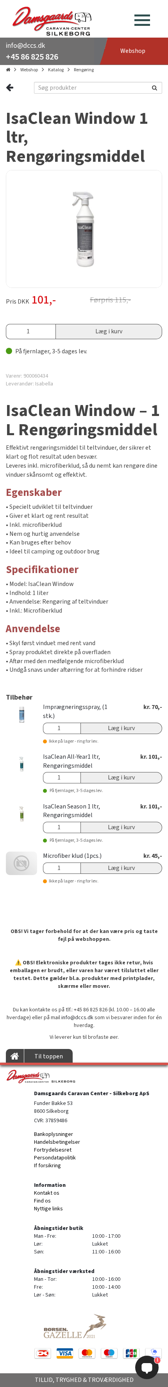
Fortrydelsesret (52, 1150)
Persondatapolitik (55, 1158)
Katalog (56, 70)
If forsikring (47, 1166)
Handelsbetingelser (57, 1142)
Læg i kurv (108, 331)
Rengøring (84, 70)
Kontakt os (46, 1193)
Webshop (29, 70)
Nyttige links (48, 1209)
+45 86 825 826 (32, 57)
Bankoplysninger (53, 1134)
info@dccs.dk (25, 46)
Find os (42, 1201)
